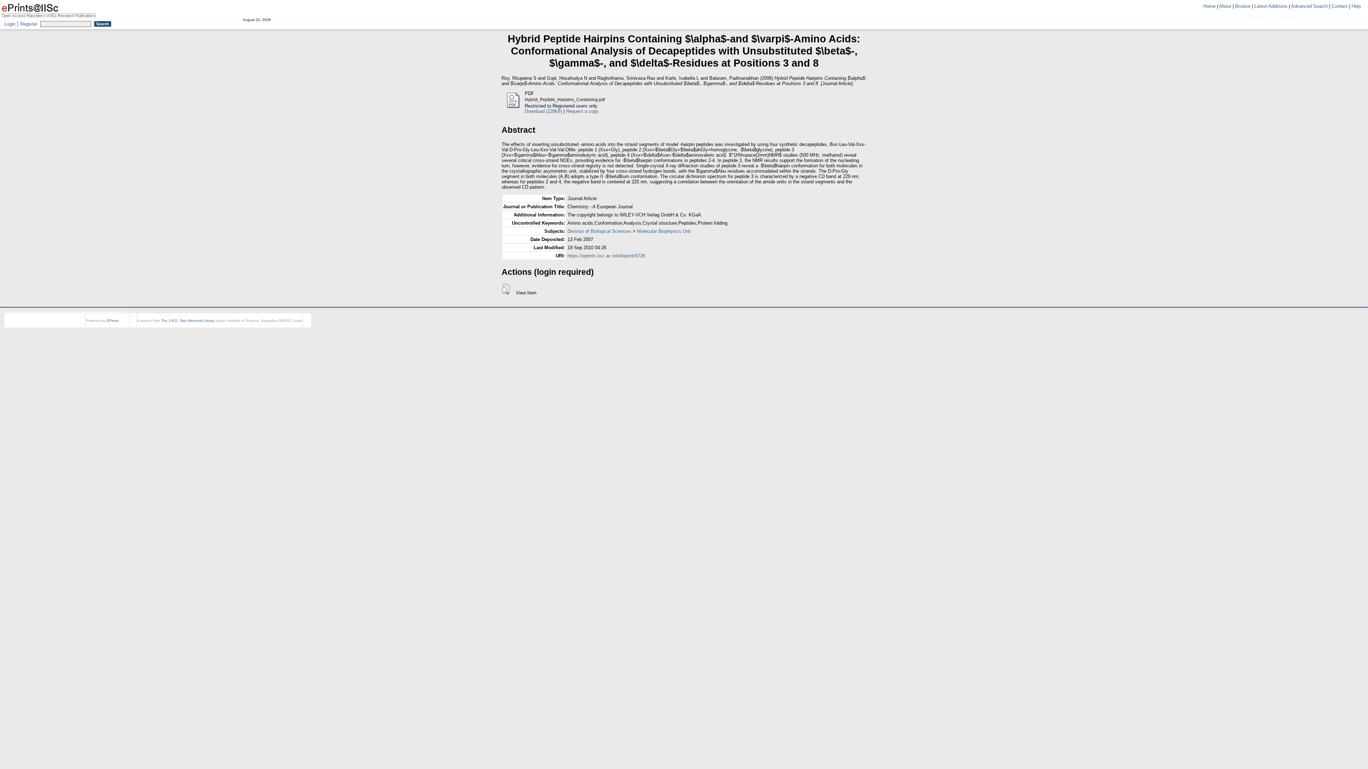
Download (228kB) (543, 111)
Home (1209, 6)
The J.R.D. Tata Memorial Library (187, 321)
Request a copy (582, 111)
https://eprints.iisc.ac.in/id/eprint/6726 (606, 255)
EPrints (113, 321)
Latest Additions (1270, 6)
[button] (506, 289)
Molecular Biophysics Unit (664, 231)
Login (9, 24)
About (1225, 6)
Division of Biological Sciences (599, 231)
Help (1356, 6)
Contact (1340, 6)
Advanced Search (1309, 6)
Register (28, 24)
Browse (1242, 6)
